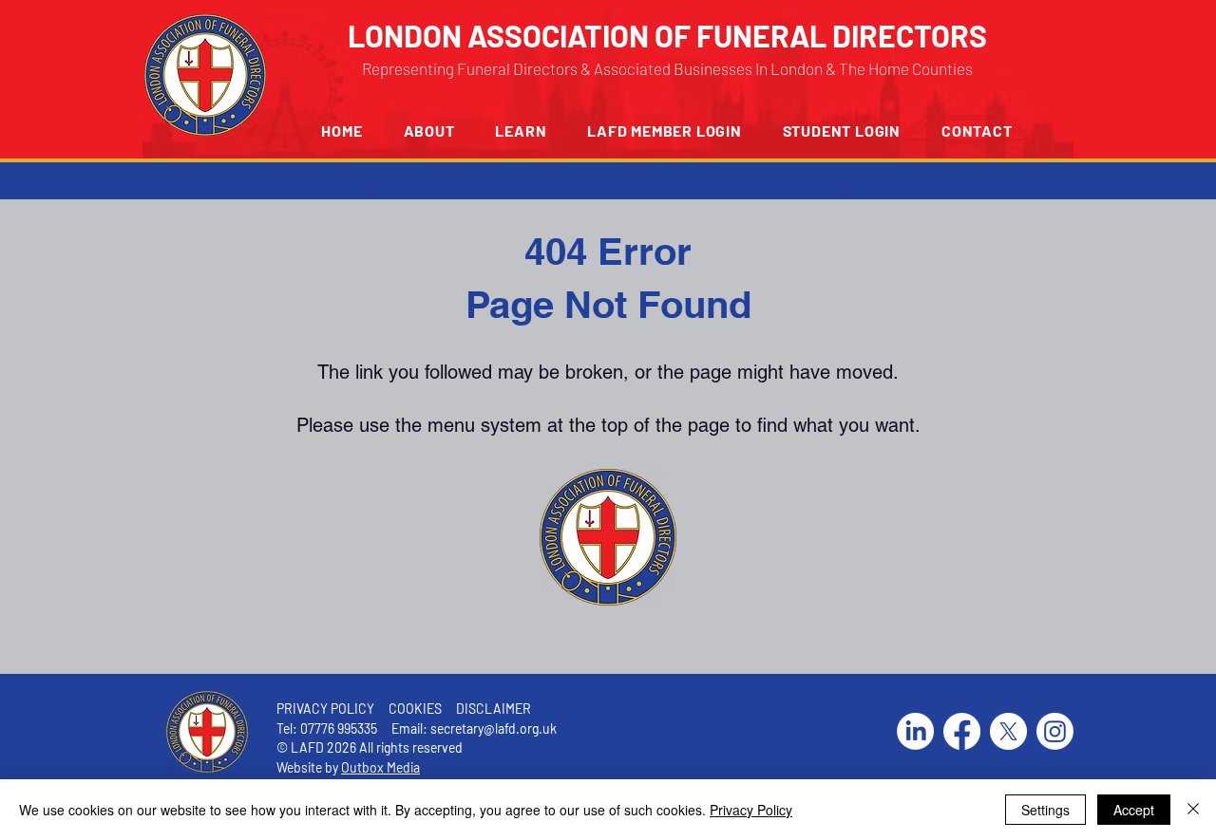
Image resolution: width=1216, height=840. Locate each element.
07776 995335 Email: (365, 728)
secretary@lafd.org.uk (493, 728)
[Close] (1193, 809)
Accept (1133, 809)
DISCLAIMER (493, 708)
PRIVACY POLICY (325, 708)
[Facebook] (961, 731)
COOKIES (414, 708)
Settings (1045, 809)
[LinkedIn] (915, 731)
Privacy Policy (751, 809)
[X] (1008, 731)
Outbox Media (380, 767)
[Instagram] (1055, 731)
